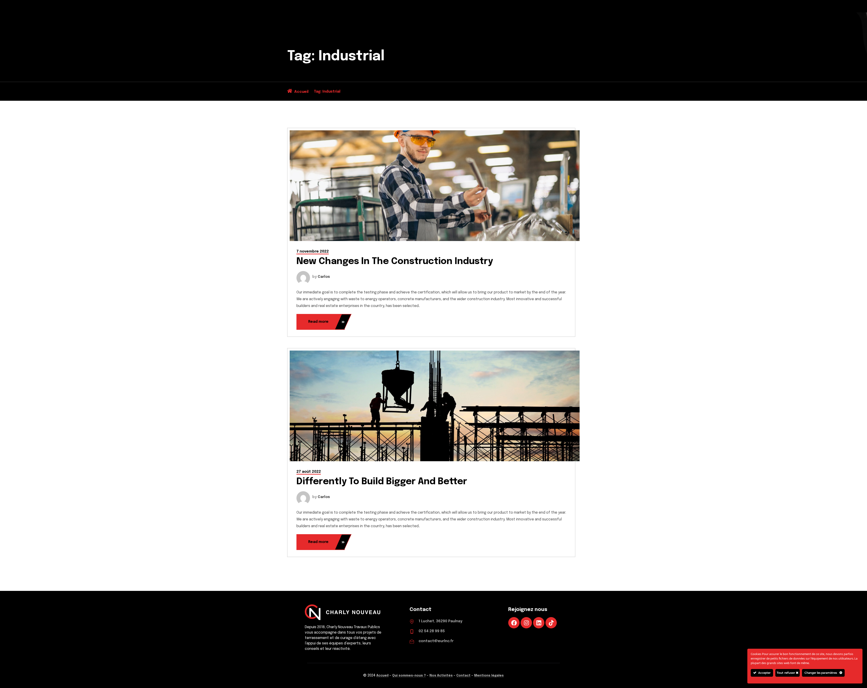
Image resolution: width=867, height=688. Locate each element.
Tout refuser (786, 672)
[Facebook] (514, 622)
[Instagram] (526, 622)
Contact (463, 675)
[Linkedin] (538, 622)
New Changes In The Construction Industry (394, 261)
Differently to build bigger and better (381, 481)
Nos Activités (441, 675)
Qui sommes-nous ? (409, 675)
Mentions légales (489, 675)
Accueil (382, 675)
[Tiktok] (551, 622)
